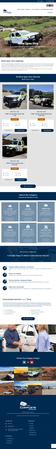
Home (18, 9)
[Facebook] (47, 5)
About (23, 9)
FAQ (33, 9)
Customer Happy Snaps (46, 9)
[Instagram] (50, 5)
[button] (15, 119)
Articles (37, 9)
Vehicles (27, 9)
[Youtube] (52, 5)
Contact (50, 12)
